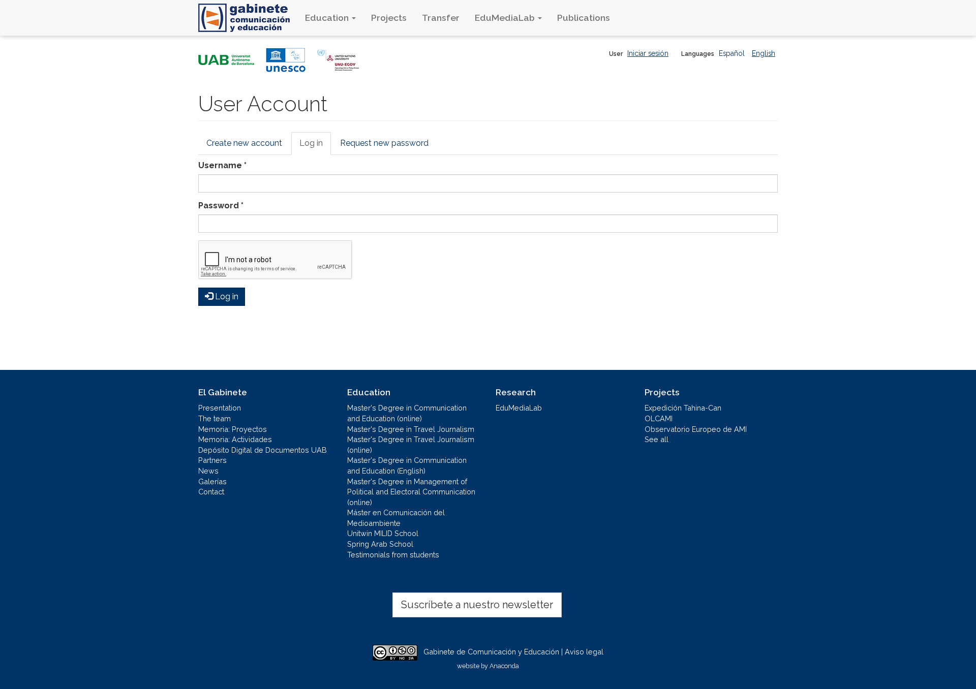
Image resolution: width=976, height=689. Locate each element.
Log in (315, 146)
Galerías (212, 481)
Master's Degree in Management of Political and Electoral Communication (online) (411, 492)
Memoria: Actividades (235, 439)
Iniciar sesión (647, 53)
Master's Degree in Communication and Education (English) (407, 465)
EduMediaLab (506, 17)
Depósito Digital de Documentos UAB (262, 450)
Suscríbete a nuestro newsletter (477, 605)
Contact (211, 491)
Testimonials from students (393, 554)
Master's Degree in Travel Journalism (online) (410, 444)
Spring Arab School (380, 544)
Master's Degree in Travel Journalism (410, 429)
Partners (212, 460)
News (208, 470)
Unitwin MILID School (382, 533)
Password (220, 205)
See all (656, 439)
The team (214, 418)
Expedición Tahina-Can (683, 407)
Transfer (441, 17)
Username (222, 165)
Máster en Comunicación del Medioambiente (396, 517)
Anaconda (504, 666)
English (763, 53)
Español (732, 53)
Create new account (244, 143)
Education (328, 17)
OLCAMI (659, 418)
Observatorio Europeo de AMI (696, 429)
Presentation (219, 407)
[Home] (247, 18)
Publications (583, 17)
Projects (389, 17)
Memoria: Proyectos (232, 429)
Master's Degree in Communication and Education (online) (407, 413)
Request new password (384, 143)
